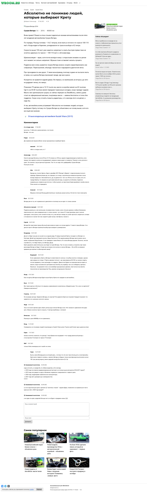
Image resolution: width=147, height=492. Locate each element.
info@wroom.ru (54, 487)
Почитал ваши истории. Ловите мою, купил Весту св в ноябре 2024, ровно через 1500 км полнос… (108, 74)
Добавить (28, 421)
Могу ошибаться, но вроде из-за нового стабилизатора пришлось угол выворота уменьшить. (108, 43)
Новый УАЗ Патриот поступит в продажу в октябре (77, 471)
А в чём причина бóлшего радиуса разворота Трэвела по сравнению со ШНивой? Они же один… (108, 54)
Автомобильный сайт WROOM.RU (59, 485)
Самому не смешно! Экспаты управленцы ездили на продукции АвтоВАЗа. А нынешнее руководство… (108, 96)
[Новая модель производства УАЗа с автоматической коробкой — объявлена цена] (56, 438)
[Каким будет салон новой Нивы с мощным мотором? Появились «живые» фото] (56, 462)
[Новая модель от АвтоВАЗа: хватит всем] (34, 462)
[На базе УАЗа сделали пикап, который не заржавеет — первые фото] (79, 438)
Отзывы (69, 3)
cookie (32, 489)
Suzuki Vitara (39, 9)
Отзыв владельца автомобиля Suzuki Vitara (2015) (50, 116)
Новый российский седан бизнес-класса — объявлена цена (34, 447)
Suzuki (32, 9)
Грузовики (61, 3)
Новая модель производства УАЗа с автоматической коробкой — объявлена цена (55, 449)
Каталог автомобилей (49, 3)
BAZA (76, 3)
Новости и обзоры (27, 3)
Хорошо (39, 489)
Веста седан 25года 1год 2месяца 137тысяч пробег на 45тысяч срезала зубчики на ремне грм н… (108, 85)
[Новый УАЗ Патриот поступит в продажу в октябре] (79, 462)
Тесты (37, 3)
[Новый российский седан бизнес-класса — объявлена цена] (34, 438)
